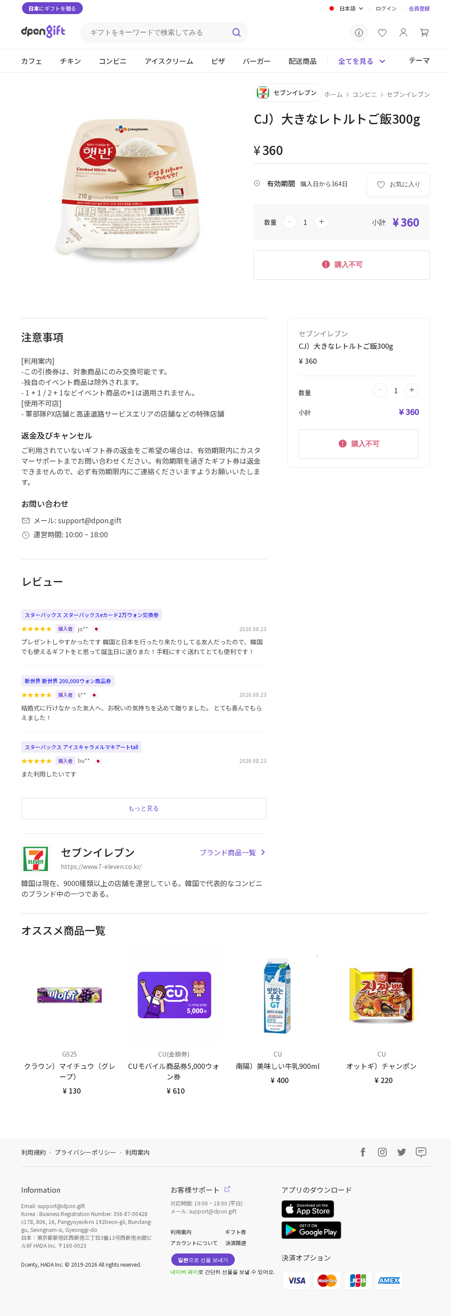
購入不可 (348, 264)
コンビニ (364, 94)
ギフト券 (235, 1231)
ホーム (333, 94)
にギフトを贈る (52, 8)
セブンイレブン (408, 94)
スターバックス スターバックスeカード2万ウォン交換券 (92, 614)
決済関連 (235, 1242)
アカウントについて (194, 1242)
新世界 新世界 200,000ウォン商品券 (68, 680)
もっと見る (143, 808)
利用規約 (33, 1152)
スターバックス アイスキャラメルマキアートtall (81, 746)
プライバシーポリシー (85, 1152)
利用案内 (137, 1152)
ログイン (386, 8)
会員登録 (419, 8)
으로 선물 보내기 (203, 1259)
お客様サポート (196, 1189)
